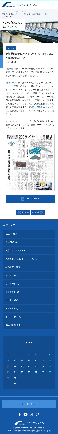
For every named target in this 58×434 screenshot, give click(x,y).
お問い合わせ (30, 404)
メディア (10, 48)
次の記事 (36, 212)
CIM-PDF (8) (11, 242)
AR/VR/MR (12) (12, 267)
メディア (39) (11, 308)
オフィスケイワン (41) (15, 316)
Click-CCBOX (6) (13, 325)
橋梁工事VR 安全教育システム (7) (21, 259)
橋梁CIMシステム (14, 82)
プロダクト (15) (12, 292)
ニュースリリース (16, 11)
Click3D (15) (11, 234)
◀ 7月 (17, 383)
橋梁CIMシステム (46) (15, 250)
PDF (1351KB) (33, 198)
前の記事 (25, 212)
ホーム (4, 11)
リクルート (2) (12, 283)
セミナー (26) (11, 300)
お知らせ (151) (12, 275)
